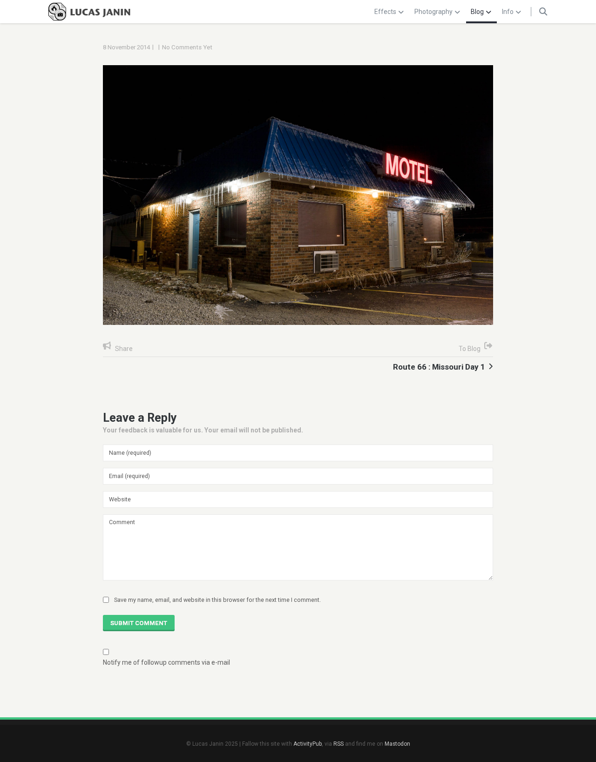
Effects (385, 11)
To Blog (470, 348)
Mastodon (397, 744)
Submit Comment (138, 623)
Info (508, 11)
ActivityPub (307, 744)
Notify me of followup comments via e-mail (166, 662)
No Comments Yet (187, 47)
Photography (433, 11)
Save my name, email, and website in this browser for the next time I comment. (217, 599)
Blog (477, 11)
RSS (338, 744)
